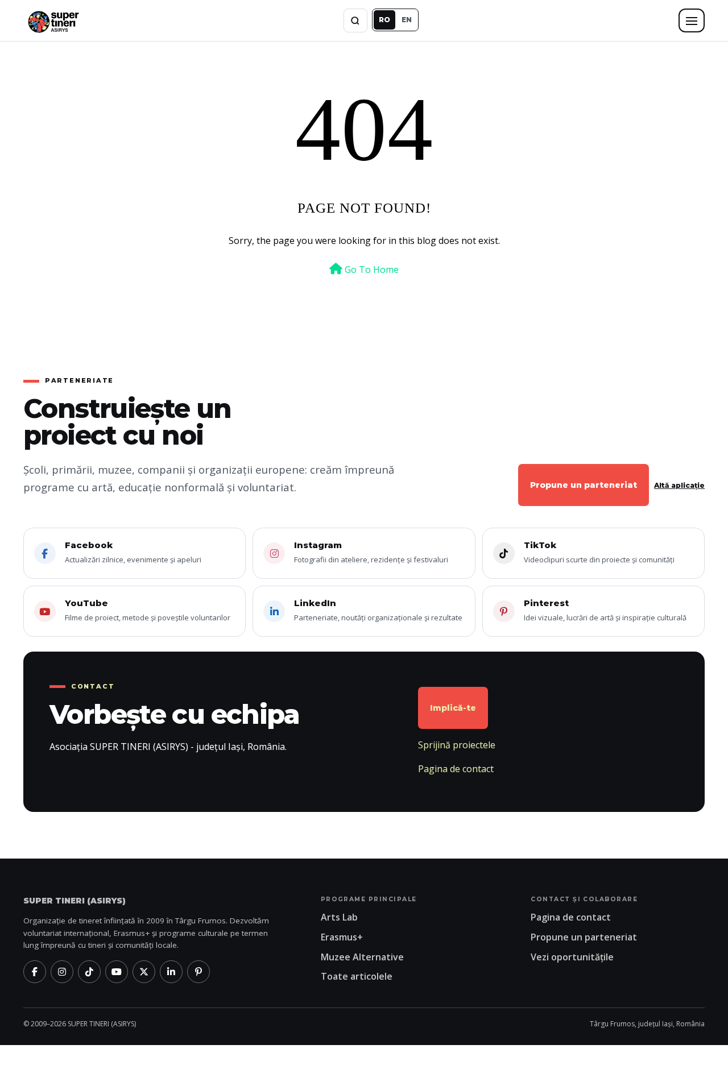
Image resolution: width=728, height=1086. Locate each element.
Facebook (133, 552)
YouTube (147, 610)
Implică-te (453, 708)
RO (384, 19)
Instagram (371, 552)
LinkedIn (378, 610)
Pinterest (605, 610)
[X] (144, 971)
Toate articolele (356, 976)
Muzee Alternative (362, 957)
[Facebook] (34, 971)
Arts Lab (339, 917)
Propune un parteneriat (583, 485)
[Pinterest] (198, 971)
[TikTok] (89, 971)
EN (407, 19)
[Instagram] (62, 971)
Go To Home (370, 269)
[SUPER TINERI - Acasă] (53, 20)
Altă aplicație (679, 485)
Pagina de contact (456, 768)
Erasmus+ (342, 937)
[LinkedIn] (171, 971)
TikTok (599, 552)
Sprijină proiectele (456, 745)
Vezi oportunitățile (572, 957)
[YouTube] (116, 971)
